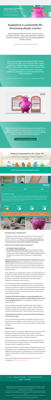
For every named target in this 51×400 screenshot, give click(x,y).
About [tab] (42, 189)
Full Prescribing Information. (20, 360)
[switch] (19, 209)
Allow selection (25, 214)
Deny (9, 214)
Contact (21, 379)
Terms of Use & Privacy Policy (35, 377)
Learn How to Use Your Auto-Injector (11, 14)
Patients (9, 377)
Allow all (42, 214)
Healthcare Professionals (19, 377)
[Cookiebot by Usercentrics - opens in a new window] (43, 185)
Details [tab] (25, 189)
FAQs (13, 218)
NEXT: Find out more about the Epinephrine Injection (25, 170)
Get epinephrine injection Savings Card (25, 139)
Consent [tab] (9, 189)
